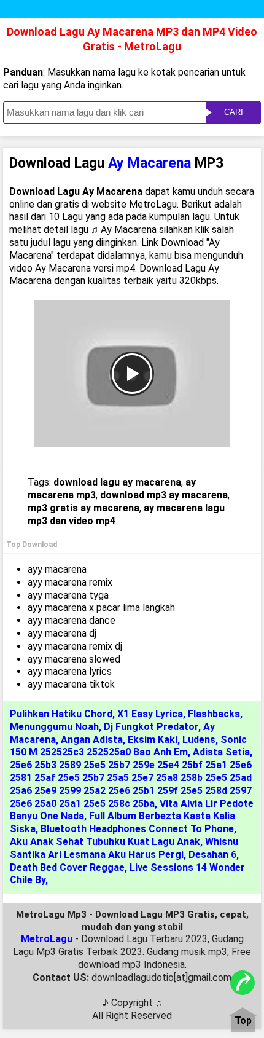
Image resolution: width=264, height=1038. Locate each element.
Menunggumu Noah (54, 727)
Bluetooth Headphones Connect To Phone (137, 829)
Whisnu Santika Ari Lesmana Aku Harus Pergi (124, 848)
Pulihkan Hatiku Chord (61, 714)
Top (243, 1021)
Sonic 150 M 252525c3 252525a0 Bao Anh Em (128, 746)
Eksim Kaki (152, 739)
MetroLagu (46, 939)
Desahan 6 (212, 854)
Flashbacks (214, 714)
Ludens (198, 739)
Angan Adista (92, 739)
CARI (233, 112)
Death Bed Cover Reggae (67, 867)
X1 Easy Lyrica (150, 714)
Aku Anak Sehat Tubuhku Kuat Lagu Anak (105, 841)
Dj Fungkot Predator (151, 727)
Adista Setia (221, 752)
